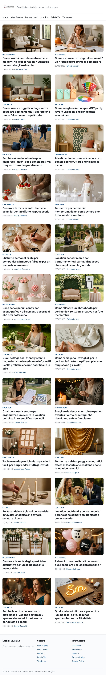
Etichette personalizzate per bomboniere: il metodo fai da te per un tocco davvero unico (26, 261)
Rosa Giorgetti (72, 472)
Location (44, 17)
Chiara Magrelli (20, 69)
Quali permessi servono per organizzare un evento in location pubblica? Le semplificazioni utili (23, 415)
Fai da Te (55, 17)
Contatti (75, 653)
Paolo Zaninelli (20, 169)
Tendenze (67, 17)
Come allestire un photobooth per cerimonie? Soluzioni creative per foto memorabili (79, 311)
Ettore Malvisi (20, 372)
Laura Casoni (19, 119)
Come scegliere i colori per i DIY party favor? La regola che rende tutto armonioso (78, 112)
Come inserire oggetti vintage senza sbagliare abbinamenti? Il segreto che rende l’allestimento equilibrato (26, 112)
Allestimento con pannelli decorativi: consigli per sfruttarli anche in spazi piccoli (78, 162)
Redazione (77, 649)
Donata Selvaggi (73, 269)
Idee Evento (17, 17)
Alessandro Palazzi (22, 319)
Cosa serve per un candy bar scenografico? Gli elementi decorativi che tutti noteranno (26, 311)
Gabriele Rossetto (22, 269)
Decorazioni (31, 17)
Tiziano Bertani (73, 119)
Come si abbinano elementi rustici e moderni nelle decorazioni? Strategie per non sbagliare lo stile (25, 62)
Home (5, 17)
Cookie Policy (78, 661)
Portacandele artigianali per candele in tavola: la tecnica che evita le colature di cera (25, 515)
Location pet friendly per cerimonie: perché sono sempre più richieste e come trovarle (77, 515)
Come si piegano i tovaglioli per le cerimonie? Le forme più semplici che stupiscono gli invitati (78, 361)
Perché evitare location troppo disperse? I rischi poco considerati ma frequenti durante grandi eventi (26, 162)
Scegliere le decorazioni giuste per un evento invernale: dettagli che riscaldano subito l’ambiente (78, 415)
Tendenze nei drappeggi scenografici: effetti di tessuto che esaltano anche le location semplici (79, 465)
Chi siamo (76, 645)
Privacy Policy (78, 657)
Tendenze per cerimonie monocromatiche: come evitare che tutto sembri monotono (77, 212)
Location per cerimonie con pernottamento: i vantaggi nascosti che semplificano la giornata (77, 261)
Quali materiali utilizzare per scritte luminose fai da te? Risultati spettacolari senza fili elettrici (77, 615)
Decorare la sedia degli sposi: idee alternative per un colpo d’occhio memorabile (24, 565)
